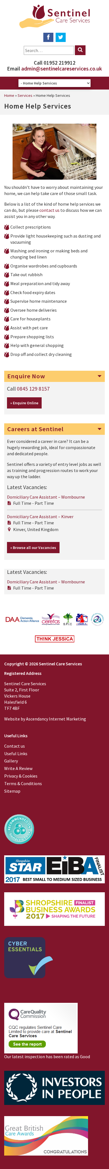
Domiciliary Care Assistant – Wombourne (46, 497)
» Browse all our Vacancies (33, 547)
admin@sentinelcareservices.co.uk (61, 68)
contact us (49, 210)
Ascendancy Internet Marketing (56, 719)
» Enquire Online (24, 402)
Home (9, 95)
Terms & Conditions (23, 783)
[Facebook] (48, 37)
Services (25, 95)
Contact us (14, 746)
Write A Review (18, 768)
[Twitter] (61, 37)
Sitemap (12, 791)
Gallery (11, 761)
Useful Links (15, 753)
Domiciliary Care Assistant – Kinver (40, 516)
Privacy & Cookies (20, 776)
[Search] (80, 50)
